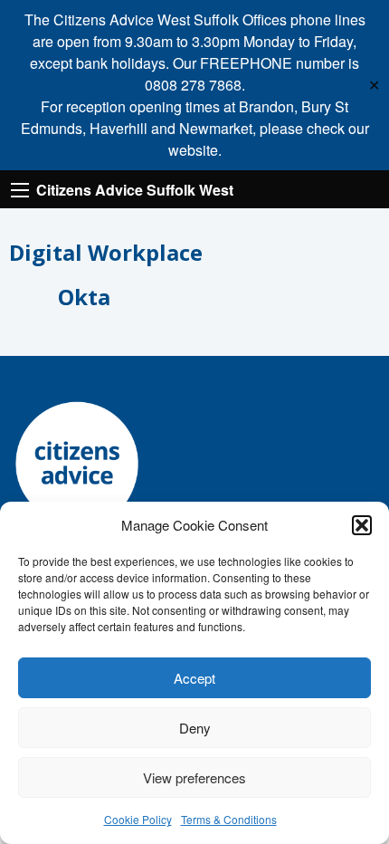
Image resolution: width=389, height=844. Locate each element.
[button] (362, 525)
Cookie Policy (138, 819)
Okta (84, 297)
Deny (195, 727)
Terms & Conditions (229, 819)
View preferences (194, 777)
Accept (194, 677)
